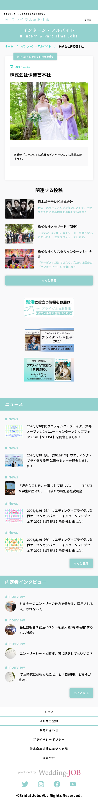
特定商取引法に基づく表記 (49, 748)
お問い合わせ (49, 730)
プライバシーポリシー (49, 739)
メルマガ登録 (49, 721)
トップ (49, 712)
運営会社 (49, 758)
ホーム (9, 46)
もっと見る (49, 280)
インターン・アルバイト (36, 46)
